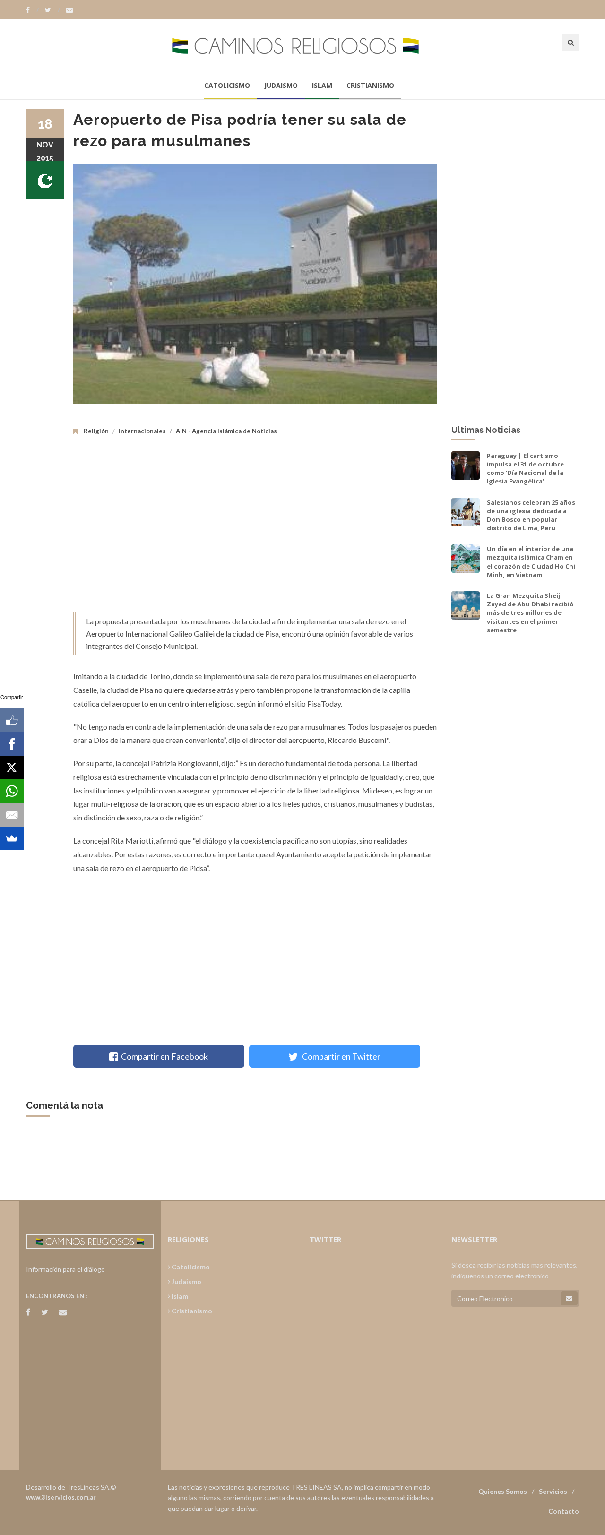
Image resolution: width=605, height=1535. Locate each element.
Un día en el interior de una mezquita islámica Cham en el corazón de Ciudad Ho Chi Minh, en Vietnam (531, 561)
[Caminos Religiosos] (302, 45)
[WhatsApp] (12, 791)
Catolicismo (227, 85)
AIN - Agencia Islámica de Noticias (226, 431)
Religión (96, 431)
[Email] (12, 815)
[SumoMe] (12, 838)
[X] (12, 767)
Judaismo (281, 85)
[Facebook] (32, 10)
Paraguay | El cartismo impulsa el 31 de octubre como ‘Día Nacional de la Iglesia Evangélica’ (525, 468)
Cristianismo (370, 85)
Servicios (553, 1491)
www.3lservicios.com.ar (61, 1497)
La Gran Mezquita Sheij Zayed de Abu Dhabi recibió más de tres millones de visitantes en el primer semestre (530, 612)
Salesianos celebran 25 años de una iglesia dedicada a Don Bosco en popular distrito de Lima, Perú (531, 515)
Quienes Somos (502, 1491)
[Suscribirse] (569, 1298)
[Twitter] (52, 10)
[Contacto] (69, 10)
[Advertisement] (255, 531)
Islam (322, 85)
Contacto (563, 1511)
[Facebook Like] (12, 720)
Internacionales (142, 431)
